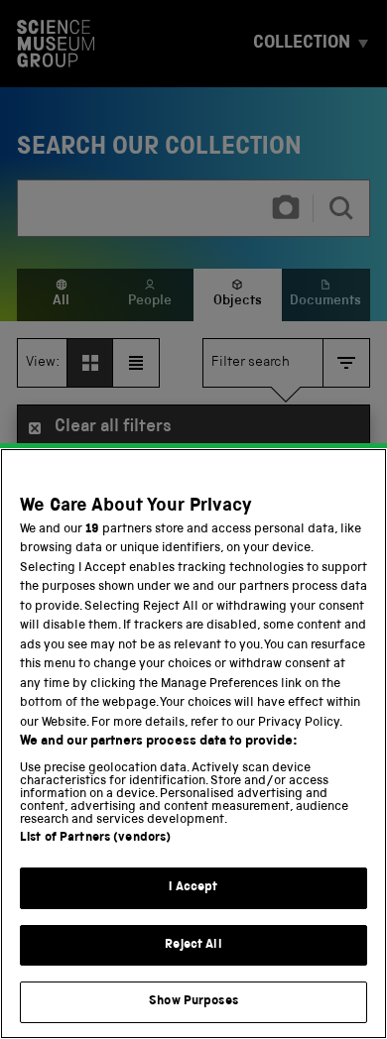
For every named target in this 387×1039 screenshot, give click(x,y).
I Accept (193, 887)
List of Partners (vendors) (95, 838)
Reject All (193, 945)
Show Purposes (193, 1001)
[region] (193, 743)
